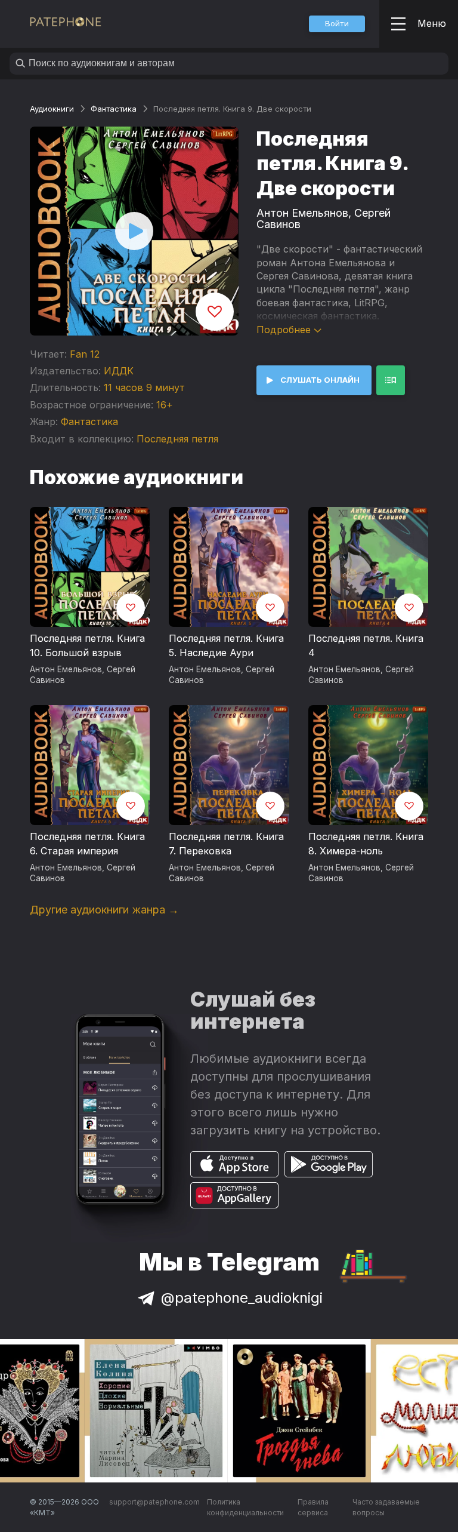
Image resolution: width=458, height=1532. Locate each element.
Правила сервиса (313, 1507)
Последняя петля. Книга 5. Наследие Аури (226, 645)
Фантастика (114, 108)
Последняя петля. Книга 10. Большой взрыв (87, 645)
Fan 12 (85, 354)
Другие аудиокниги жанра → (104, 909)
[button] (337, 24)
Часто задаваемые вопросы (386, 1507)
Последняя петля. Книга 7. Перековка (226, 843)
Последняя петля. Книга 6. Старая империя (87, 843)
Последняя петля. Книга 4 (365, 645)
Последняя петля (177, 439)
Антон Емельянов (302, 213)
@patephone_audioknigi (242, 1297)
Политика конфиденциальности (245, 1507)
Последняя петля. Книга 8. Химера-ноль (365, 843)
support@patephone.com (154, 1501)
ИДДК (119, 371)
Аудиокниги (52, 108)
